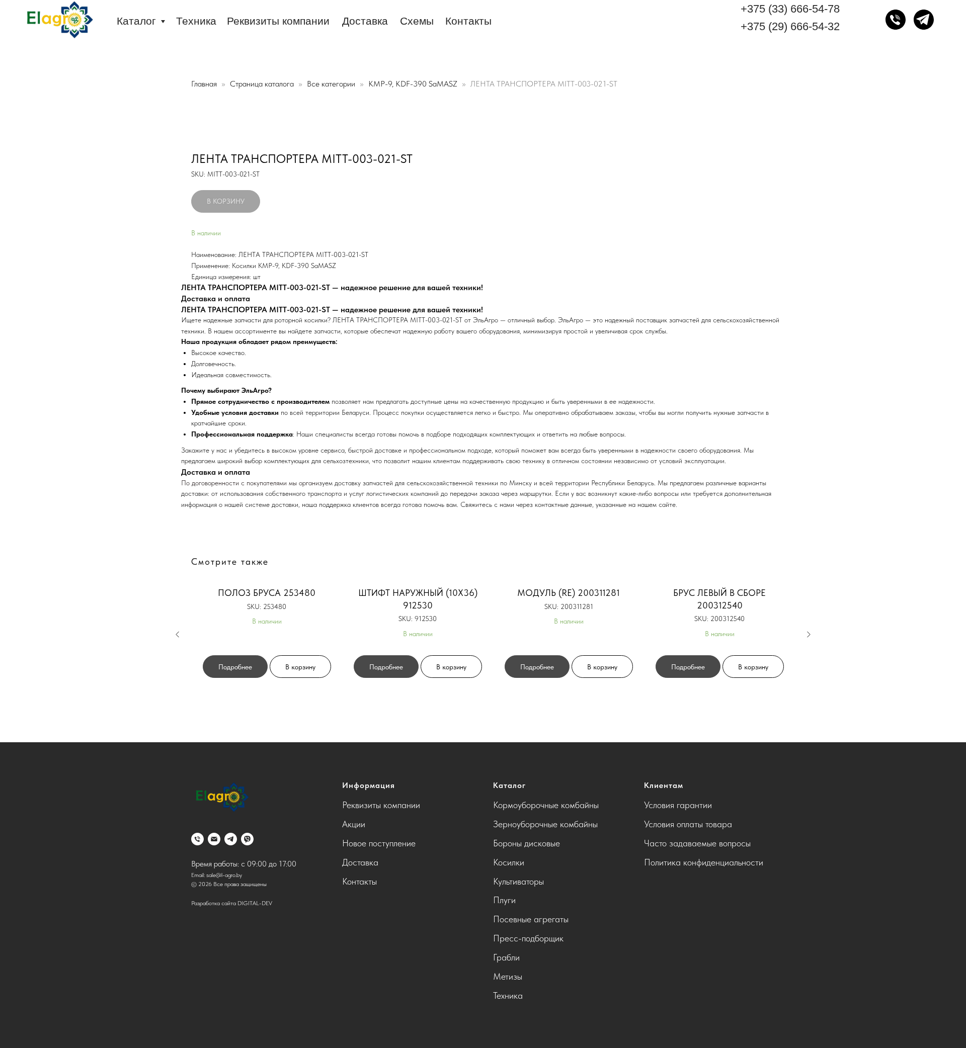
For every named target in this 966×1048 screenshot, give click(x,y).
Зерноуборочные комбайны (545, 824)
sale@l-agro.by (224, 875)
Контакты (468, 21)
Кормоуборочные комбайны (546, 805)
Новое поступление (379, 843)
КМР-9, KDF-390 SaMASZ (413, 84)
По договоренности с (214, 483)
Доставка (365, 21)
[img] (59, 20)
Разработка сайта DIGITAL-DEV (231, 903)
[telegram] (230, 839)
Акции (353, 824)
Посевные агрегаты (531, 919)
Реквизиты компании (278, 21)
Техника (196, 21)
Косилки (508, 862)
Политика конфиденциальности (703, 862)
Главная (204, 84)
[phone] (197, 839)
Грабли (506, 957)
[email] (214, 839)
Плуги (504, 900)
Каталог (136, 21)
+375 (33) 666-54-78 (790, 9)
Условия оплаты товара (688, 824)
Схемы (417, 21)
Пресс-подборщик (528, 938)
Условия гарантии (678, 805)
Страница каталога (263, 84)
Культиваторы (518, 881)
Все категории (332, 84)
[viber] (247, 839)
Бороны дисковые (526, 843)
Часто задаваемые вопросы (697, 843)
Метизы (507, 976)
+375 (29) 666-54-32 (790, 26)
